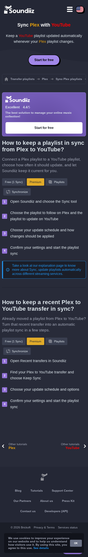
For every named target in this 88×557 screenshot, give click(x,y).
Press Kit (68, 501)
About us (46, 501)
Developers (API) (56, 511)
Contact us (28, 511)
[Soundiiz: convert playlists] (44, 477)
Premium (35, 182)
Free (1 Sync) (14, 182)
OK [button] (76, 543)
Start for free (44, 60)
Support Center (62, 490)
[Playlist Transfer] (19, 9)
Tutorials (36, 490)
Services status (68, 527)
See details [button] (41, 548)
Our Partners (22, 501)
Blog (18, 490)
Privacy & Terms (44, 527)
